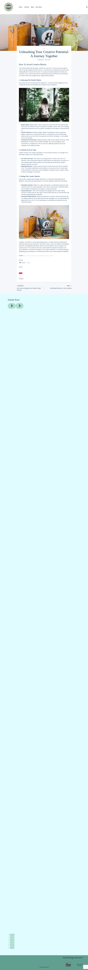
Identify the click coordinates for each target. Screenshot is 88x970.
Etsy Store (39, 7)
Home (20, 7)
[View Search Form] (87, 7)
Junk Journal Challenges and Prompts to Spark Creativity (38, 255)
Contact (26, 7)
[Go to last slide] (12, 306)
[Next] (19, 306)
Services (79, 965)
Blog (32, 7)
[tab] (12, 935)
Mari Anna (41, 59)
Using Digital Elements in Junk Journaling (60, 287)
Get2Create (80, 964)
